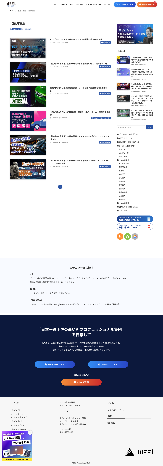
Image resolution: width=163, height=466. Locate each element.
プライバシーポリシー (116, 410)
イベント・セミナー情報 (70, 405)
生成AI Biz (16, 410)
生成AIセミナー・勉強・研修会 (73, 424)
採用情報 (111, 422)
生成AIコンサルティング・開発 (73, 418)
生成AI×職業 (124, 203)
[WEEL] (11, 4)
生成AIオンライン (21, 417)
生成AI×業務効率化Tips (128, 207)
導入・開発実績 (66, 432)
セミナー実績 (65, 429)
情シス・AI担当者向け (127, 146)
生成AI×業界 (17, 29)
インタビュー (124, 210)
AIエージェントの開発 (69, 421)
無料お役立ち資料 (67, 402)
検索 (149, 127)
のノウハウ (125, 138)
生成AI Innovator (19, 429)
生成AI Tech (17, 421)
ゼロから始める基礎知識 (128, 134)
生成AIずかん (19, 425)
